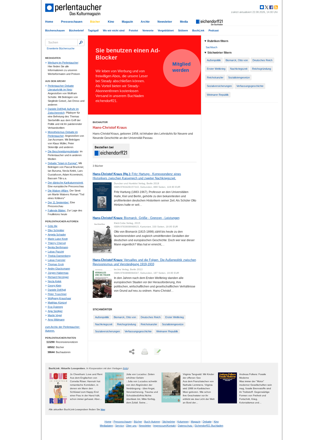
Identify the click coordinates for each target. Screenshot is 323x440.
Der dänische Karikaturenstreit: (65, 182)
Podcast (214, 30)
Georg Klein (54, 285)
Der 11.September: (58, 202)
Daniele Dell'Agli (57, 289)
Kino (111, 21)
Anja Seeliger (55, 311)
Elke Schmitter (56, 230)
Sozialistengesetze (172, 324)
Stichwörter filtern (219, 52)
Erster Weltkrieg (174, 317)
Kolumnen (183, 421)
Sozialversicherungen (107, 331)
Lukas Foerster (56, 260)
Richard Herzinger (58, 277)
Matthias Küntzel (57, 302)
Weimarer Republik (167, 331)
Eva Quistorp (55, 306)
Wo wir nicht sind (114, 30)
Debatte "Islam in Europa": (63, 163)
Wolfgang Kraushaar (59, 298)
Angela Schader (57, 234)
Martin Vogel (55, 315)
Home (49, 21)
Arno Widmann (56, 319)
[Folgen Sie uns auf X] (266, 7)
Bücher (95, 21)
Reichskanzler (149, 324)
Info (125, 368)
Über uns (131, 425)
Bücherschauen (55, 30)
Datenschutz (185, 425)
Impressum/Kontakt (164, 425)
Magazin (127, 21)
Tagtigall (93, 30)
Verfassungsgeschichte (138, 331)
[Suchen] (80, 42)
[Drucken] (144, 352)
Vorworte (147, 30)
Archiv (145, 21)
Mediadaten (106, 425)
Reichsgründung (126, 324)
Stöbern (183, 30)
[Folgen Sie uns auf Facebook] (270, 7)
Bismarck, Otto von (125, 317)
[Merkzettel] (157, 352)
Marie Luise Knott (58, 238)
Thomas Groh (56, 264)
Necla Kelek (54, 281)
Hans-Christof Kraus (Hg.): (137, 176)
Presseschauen (71, 21)
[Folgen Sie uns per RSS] (275, 7)
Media (184, 21)
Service (119, 425)
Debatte (207, 421)
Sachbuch (211, 47)
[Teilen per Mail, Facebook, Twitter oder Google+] (132, 352)
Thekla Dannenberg (59, 255)
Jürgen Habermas (58, 272)
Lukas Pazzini (56, 251)
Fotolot (133, 30)
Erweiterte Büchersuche (60, 48)
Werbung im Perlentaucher (63, 62)
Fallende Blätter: (57, 210)
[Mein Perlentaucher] (262, 7)
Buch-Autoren (152, 421)
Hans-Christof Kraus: (136, 218)
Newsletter (164, 21)
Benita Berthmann (58, 247)
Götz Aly (52, 226)
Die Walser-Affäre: (58, 190)
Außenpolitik (102, 317)
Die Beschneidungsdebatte (63, 151)
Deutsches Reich (151, 317)
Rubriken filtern (217, 41)
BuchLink (198, 30)
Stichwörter (168, 421)
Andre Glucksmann (59, 268)
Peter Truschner (57, 294)
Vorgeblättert (166, 30)
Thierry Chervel (57, 243)
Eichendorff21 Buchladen (209, 425)
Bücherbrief (76, 30)
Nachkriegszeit (103, 324)
